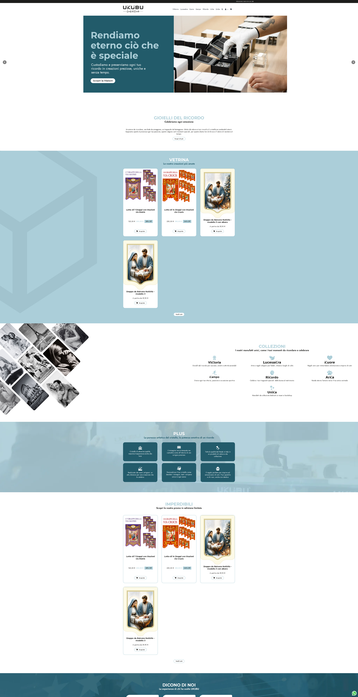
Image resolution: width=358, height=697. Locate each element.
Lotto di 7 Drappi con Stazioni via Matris (140, 211)
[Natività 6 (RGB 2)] (140, 241)
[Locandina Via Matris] (140, 169)
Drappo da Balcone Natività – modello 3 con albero (217, 221)
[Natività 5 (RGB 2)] (217, 169)
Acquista (106, 99)
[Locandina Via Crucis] (179, 169)
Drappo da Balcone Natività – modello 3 (140, 292)
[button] (222, 9)
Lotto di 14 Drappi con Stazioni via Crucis (179, 211)
